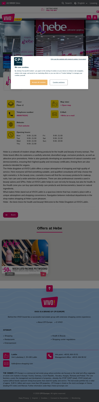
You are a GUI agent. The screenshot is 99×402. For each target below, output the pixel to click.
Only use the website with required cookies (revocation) (68, 59)
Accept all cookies (39, 82)
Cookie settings (59, 82)
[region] (49, 72)
